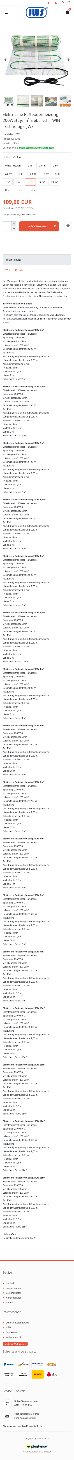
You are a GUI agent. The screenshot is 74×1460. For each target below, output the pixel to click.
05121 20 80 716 (23, 1405)
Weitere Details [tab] (14, 270)
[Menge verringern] (13, 228)
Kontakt (10, 1283)
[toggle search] (63, 3)
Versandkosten (28, 214)
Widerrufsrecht (13, 1337)
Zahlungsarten (13, 1288)
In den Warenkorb (38, 226)
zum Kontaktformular (25, 1418)
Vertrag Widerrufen (15, 1343)
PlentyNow (45, 1452)
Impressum (12, 1332)
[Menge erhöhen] (13, 223)
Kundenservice (13, 1297)
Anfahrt (9, 1302)
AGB (8, 1327)
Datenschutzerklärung (17, 1322)
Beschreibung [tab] (13, 259)
